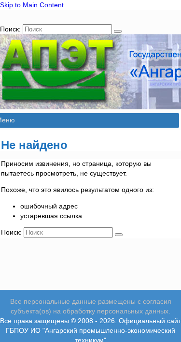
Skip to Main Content (32, 5)
